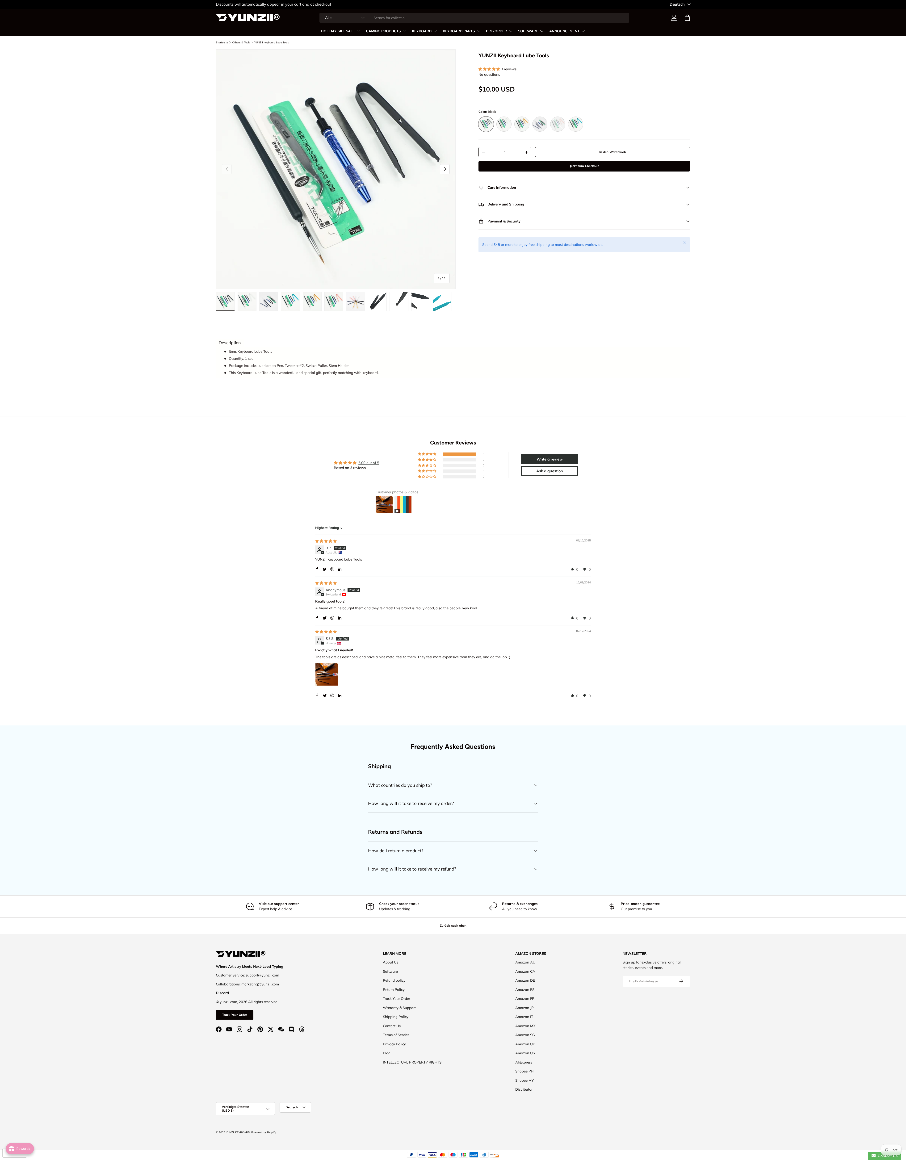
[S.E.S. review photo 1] (326, 674)
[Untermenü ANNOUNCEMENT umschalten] (583, 31)
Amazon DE (525, 980)
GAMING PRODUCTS (383, 31)
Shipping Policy (395, 1016)
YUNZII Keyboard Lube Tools (271, 42)
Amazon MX (525, 1026)
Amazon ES (524, 989)
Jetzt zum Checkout (584, 166)
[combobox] (474, 18)
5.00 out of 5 (368, 463)
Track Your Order (234, 1015)
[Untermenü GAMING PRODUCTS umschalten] (404, 31)
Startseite (222, 42)
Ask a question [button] (549, 471)
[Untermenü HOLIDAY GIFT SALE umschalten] (358, 31)
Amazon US (525, 1053)
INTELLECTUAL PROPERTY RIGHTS (412, 1062)
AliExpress (523, 1062)
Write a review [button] (550, 459)
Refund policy (394, 980)
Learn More (257, 4)
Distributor (524, 1089)
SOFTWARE (528, 31)
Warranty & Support (399, 1007)
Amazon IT (524, 1016)
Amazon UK (525, 1044)
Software (390, 971)
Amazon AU (525, 962)
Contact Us (392, 1026)
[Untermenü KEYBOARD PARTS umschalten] (478, 31)
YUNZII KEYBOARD (238, 1132)
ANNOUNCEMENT (564, 31)
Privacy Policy (394, 1044)
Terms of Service (396, 1035)
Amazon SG (525, 1035)
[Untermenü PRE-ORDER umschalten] (510, 31)
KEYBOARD (422, 31)
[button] (687, 18)
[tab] (230, 343)
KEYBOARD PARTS (459, 31)
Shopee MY (524, 1080)
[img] (326, 541)
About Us (390, 962)
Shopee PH (524, 1071)
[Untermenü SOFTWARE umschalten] (542, 31)
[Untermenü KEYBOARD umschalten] (435, 31)
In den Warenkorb (612, 152)
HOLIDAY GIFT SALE (338, 31)
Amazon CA (525, 971)
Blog (386, 1053)
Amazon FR (524, 998)
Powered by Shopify (263, 1132)
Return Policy (394, 989)
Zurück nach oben (453, 925)
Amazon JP (524, 1007)
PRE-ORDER (496, 31)
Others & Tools (241, 42)
